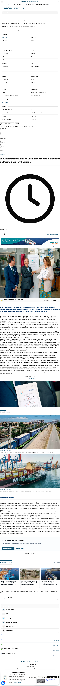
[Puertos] (13, 8)
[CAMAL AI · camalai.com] (21, 540)
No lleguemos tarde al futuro (10, 95)
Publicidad (33, 116)
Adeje (28, 126)
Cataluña (5, 53)
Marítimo (4, 76)
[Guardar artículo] (4, 234)
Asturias (33, 40)
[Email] (57, 598)
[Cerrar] (57, 8)
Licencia (52, 234)
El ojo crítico (6, 92)
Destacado (24, 591)
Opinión (4, 89)
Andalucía (5, 40)
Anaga (25, 126)
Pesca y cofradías (35, 73)
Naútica (33, 79)
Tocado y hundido (7, 99)
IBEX (9, 126)
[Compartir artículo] (7, 234)
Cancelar (17, 123)
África (4, 60)
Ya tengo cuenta (20, 548)
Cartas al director (6, 119)
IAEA (35, 591)
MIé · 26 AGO (4, 4)
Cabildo (32, 126)
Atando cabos (34, 89)
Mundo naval (34, 76)
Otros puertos (34, 56)
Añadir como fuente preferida (50, 300)
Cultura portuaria (7, 86)
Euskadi (33, 53)
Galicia (5, 56)
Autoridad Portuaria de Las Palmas (36, 331)
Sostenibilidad (6, 73)
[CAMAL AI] (10, 4)
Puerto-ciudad (34, 86)
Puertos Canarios (8, 50)
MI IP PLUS (4, 37)
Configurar (42, 677)
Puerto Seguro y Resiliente (43, 591)
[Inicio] (29, 2)
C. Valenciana (6, 44)
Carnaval (5, 126)
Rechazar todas (32, 677)
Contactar (33, 119)
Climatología (31, 4)
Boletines (4, 116)
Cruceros (5, 79)
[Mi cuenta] (58, 1)
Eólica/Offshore (35, 66)
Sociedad (4, 82)
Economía (4, 63)
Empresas (33, 63)
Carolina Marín (14, 126)
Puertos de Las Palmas (9, 47)
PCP (25, 4)
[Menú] (2, 2)
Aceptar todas (52, 677)
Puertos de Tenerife (35, 47)
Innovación (34, 69)
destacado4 (30, 591)
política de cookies (17, 682)
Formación (5, 66)
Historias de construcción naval (39, 92)
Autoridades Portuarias (42, 4)
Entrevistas (34, 82)
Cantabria (33, 50)
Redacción (2, 168)
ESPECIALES (34, 99)
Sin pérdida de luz (35, 95)
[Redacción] (3, 599)
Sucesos (33, 60)
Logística (5, 69)
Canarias (33, 44)
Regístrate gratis (7, 548)
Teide (1, 126)
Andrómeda (21, 126)
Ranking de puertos (17, 4)
